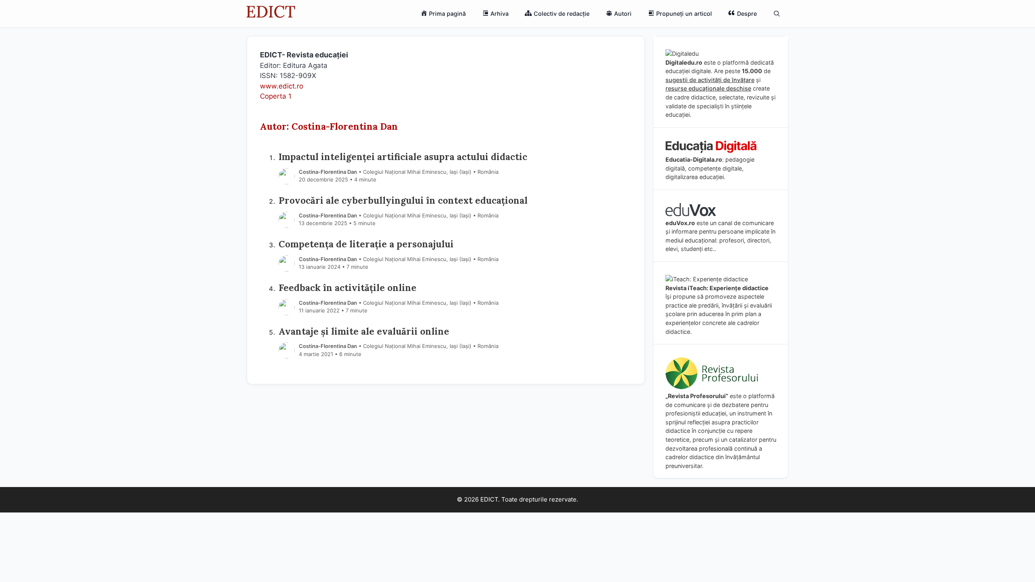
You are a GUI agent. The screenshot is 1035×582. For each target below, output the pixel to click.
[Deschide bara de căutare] (777, 14)
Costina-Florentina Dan (328, 172)
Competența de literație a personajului (366, 244)
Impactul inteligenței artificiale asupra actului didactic (403, 156)
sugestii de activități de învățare (709, 79)
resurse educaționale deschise (708, 88)
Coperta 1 (275, 96)
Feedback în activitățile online (347, 287)
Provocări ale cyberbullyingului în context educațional (403, 200)
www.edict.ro (281, 86)
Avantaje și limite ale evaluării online (364, 331)
